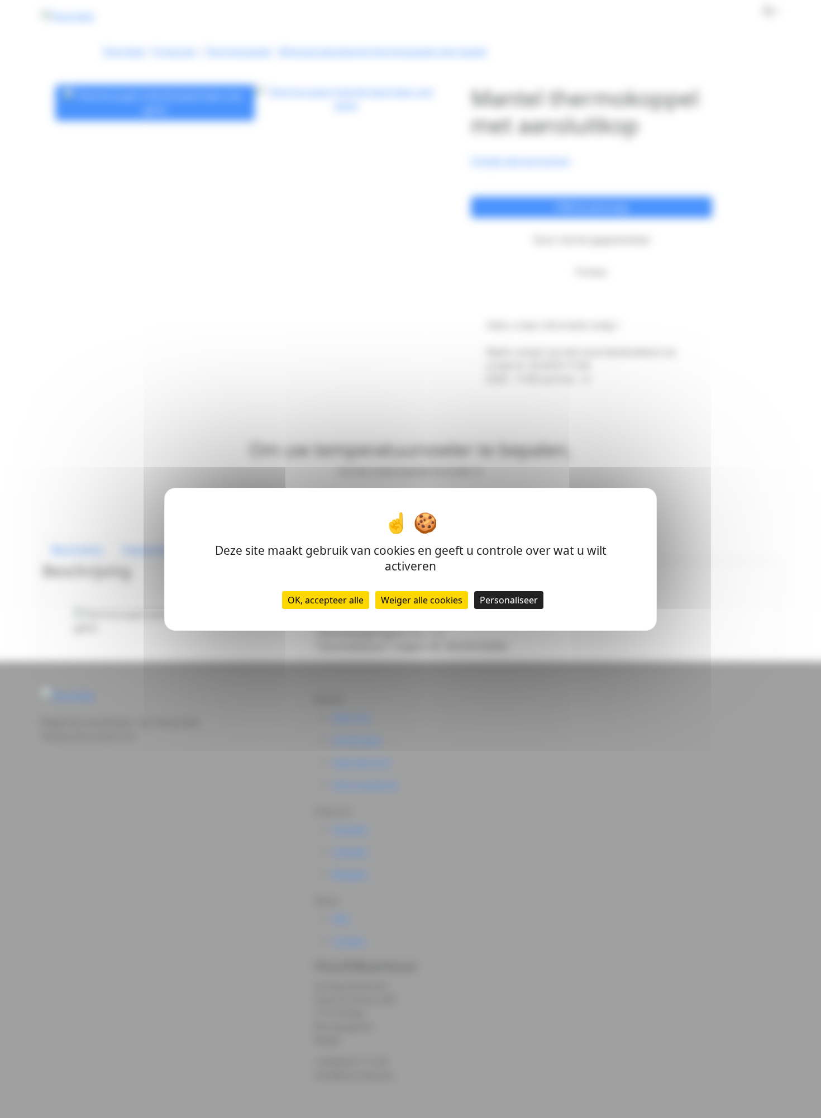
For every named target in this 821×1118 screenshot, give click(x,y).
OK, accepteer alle (326, 599)
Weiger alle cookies (421, 599)
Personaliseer (509, 599)
